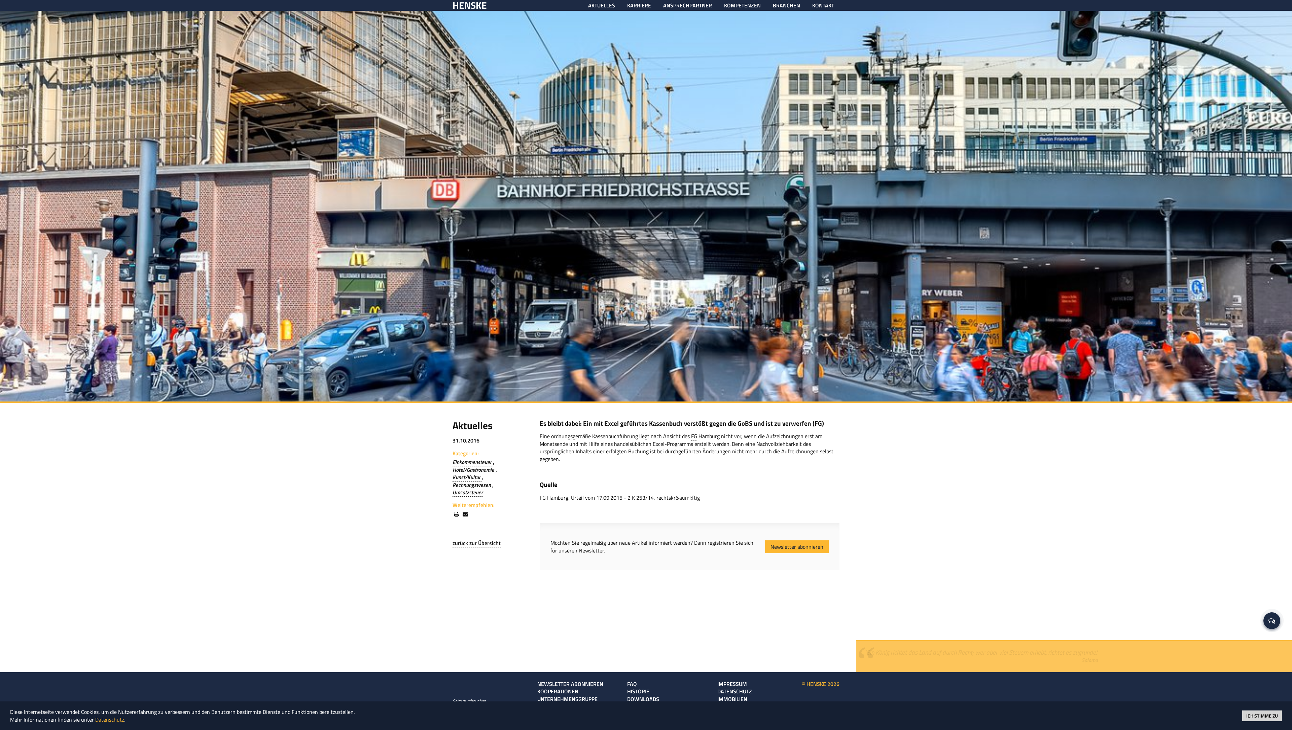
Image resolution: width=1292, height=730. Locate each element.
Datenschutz (734, 691)
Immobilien (732, 699)
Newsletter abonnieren (796, 547)
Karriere (639, 5)
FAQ (632, 684)
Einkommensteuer (473, 462)
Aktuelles (601, 5)
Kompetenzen (742, 5)
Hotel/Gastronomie (474, 470)
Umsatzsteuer (468, 492)
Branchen (786, 5)
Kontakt (823, 5)
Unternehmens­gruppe (567, 699)
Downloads (643, 699)
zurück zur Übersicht (477, 543)
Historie (638, 691)
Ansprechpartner (687, 5)
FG (694, 436)
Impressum (732, 684)
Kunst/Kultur (467, 477)
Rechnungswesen (472, 485)
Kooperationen (557, 691)
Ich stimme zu (1262, 715)
